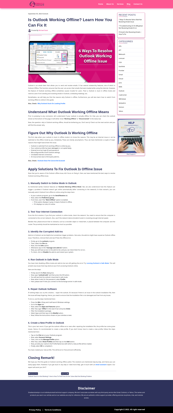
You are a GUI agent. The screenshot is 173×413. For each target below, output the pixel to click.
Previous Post (33, 373)
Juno (120, 83)
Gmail (121, 75)
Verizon (121, 107)
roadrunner (123, 95)
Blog (128, 4)
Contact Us (138, 4)
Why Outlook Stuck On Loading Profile (51, 103)
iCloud (121, 79)
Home (100, 4)
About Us (110, 4)
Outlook (121, 91)
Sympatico (122, 103)
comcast (122, 58)
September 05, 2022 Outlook (38, 14)
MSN (120, 87)
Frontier (121, 71)
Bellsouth (122, 54)
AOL (120, 46)
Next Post (64, 373)
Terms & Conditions (53, 410)
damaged (55, 148)
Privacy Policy (35, 410)
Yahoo (121, 111)
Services (120, 4)
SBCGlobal (122, 99)
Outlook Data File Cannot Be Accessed (51, 161)
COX (120, 62)
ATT (120, 50)
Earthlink (122, 66)
